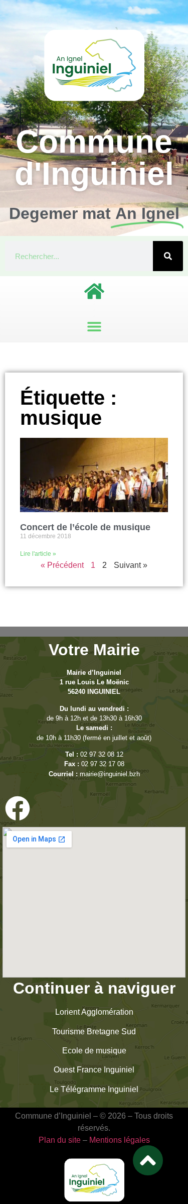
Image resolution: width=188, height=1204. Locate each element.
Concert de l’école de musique (85, 527)
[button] (94, 326)
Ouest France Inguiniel (94, 1069)
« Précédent (62, 565)
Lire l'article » (38, 553)
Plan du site (60, 1140)
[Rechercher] (168, 256)
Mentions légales (119, 1140)
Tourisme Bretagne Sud (94, 1031)
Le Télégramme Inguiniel (94, 1089)
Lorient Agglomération (94, 1012)
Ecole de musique (94, 1050)
